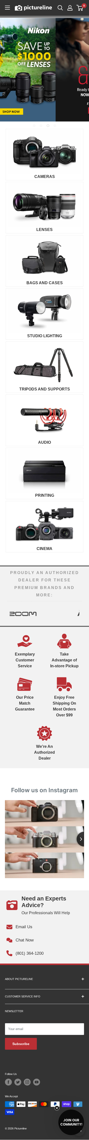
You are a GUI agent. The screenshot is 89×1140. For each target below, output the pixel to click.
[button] (71, 1122)
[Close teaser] (56, 1108)
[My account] (69, 8)
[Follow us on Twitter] (17, 1082)
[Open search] (60, 8)
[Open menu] (7, 8)
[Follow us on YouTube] (36, 1082)
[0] (80, 8)
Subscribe (20, 1044)
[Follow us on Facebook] (8, 1082)
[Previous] (11, 613)
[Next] (77, 613)
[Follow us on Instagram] (27, 1082)
